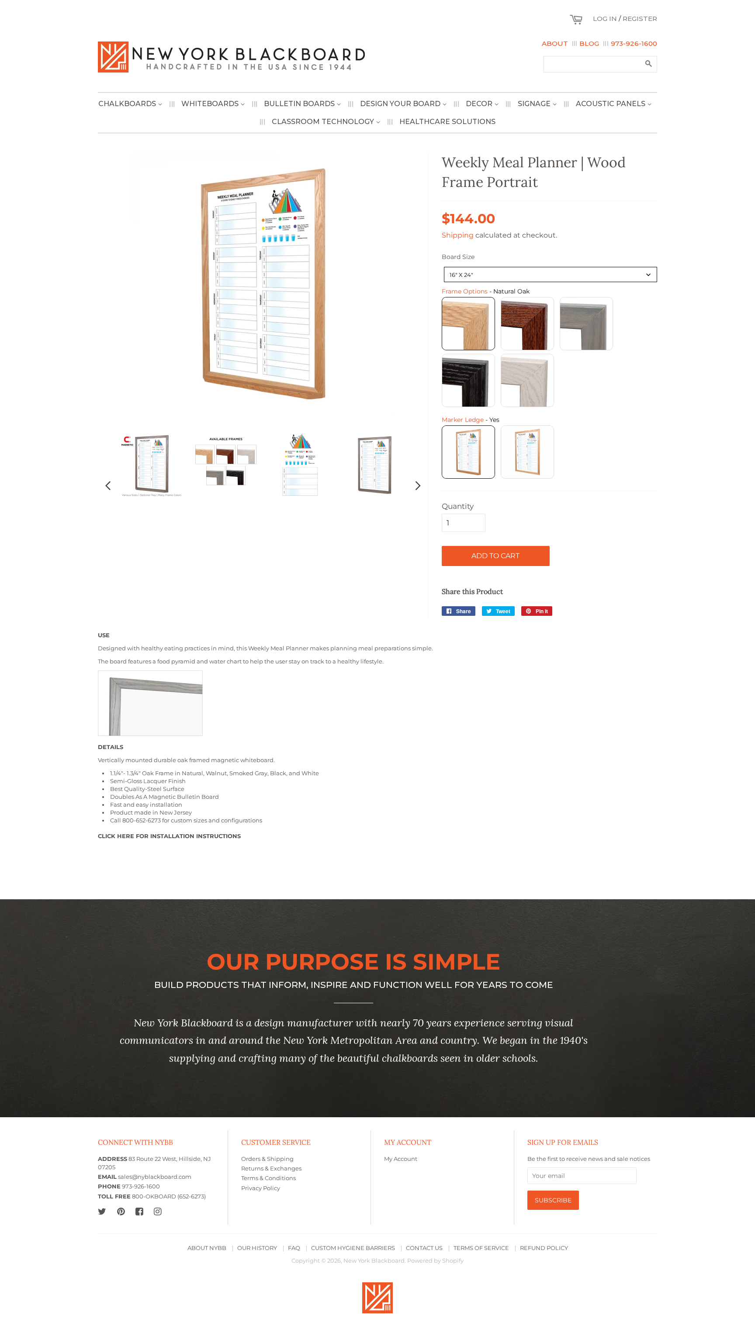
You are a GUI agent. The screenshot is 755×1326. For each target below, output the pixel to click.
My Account (400, 1159)
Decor (480, 104)
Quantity (458, 506)
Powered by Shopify (435, 1260)
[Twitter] (102, 1211)
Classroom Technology (324, 121)
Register (640, 18)
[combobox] (550, 274)
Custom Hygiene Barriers (353, 1248)
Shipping (458, 235)
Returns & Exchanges (271, 1168)
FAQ (294, 1248)
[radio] (468, 323)
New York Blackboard (374, 1260)
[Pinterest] (121, 1211)
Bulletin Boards (300, 104)
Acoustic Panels (611, 104)
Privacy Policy (260, 1188)
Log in (605, 18)
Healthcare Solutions (447, 121)
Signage (535, 104)
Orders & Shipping (267, 1159)
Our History (257, 1248)
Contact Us (424, 1248)
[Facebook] (139, 1211)
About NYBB (206, 1248)
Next (418, 485)
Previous (108, 485)
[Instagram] (157, 1211)
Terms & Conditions (268, 1178)
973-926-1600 (634, 43)
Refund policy (544, 1248)
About (555, 43)
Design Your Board (401, 104)
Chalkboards (128, 104)
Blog (589, 43)
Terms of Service (481, 1248)
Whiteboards (210, 104)
